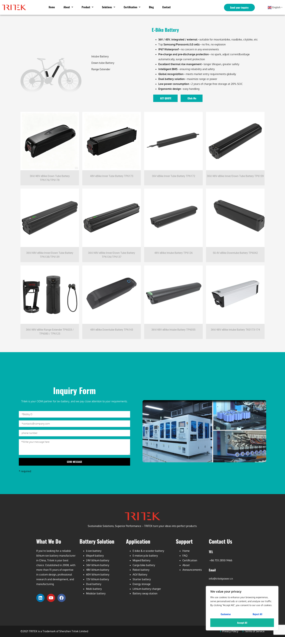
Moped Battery (141, 560)
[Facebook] (61, 598)
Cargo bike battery (144, 565)
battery (159, 550)
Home (52, 7)
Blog (151, 7)
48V (167, 39)
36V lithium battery (97, 565)
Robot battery (141, 569)
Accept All (242, 622)
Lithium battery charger (147, 588)
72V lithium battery (97, 579)
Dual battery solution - (172, 79)
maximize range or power (201, 79)
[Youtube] (51, 598)
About (66, 7)
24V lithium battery (97, 560)
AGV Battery (140, 574)
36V (160, 39)
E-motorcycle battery (145, 555)
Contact (166, 7)
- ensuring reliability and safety (186, 69)
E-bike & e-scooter (144, 550)
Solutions (107, 7)
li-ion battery (93, 550)
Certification (130, 7)
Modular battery (96, 593)
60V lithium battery (97, 574)
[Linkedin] (40, 598)
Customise (226, 614)
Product (86, 7)
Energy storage (142, 584)
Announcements (192, 569)
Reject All (257, 614)
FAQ (185, 555)
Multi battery (94, 588)
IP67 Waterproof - (169, 49)
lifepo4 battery (95, 555)
